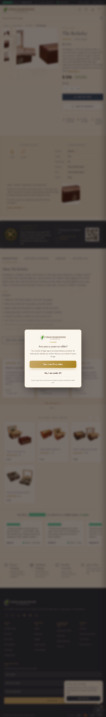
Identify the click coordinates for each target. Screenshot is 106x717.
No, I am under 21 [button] (53, 373)
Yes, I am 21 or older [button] (53, 364)
